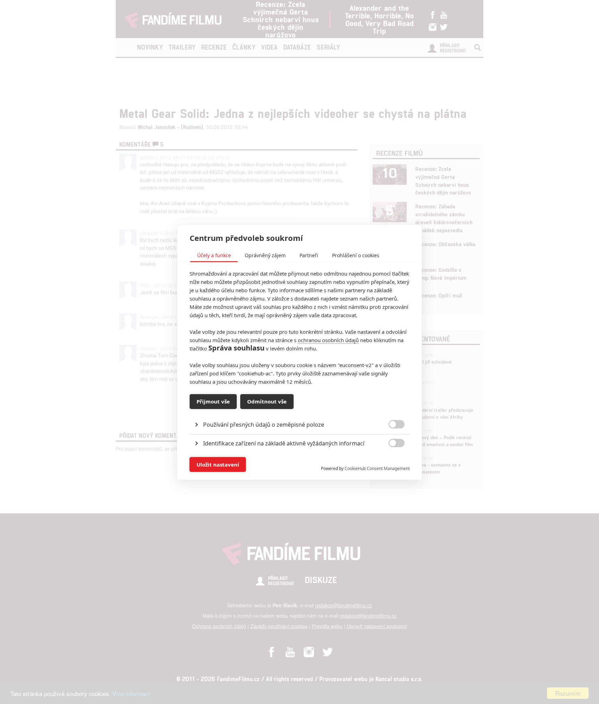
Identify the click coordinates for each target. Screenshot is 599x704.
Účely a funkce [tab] (214, 255)
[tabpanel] (300, 408)
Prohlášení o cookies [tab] (355, 255)
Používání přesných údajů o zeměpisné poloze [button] (263, 424)
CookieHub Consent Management (377, 468)
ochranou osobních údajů (328, 339)
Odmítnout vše (267, 401)
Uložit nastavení (218, 464)
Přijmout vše (213, 401)
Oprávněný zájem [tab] (265, 255)
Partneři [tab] (309, 255)
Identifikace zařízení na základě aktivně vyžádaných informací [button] (283, 443)
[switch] (391, 461)
